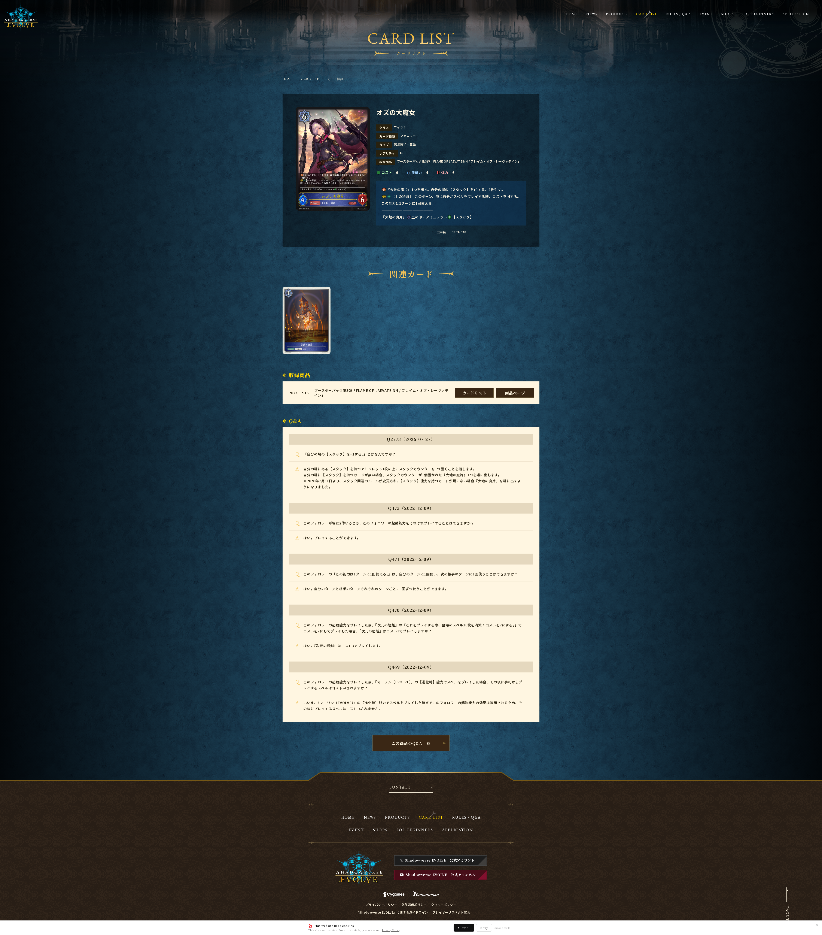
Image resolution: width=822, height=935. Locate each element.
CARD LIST (310, 79)
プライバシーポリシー (381, 904)
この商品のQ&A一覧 (411, 743)
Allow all (464, 928)
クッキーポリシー (443, 904)
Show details (502, 927)
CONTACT (400, 787)
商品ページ (515, 393)
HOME (288, 79)
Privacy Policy (391, 930)
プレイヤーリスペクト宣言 (451, 912)
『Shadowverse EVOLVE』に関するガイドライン (392, 912)
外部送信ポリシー (414, 904)
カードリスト (474, 393)
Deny (484, 928)
